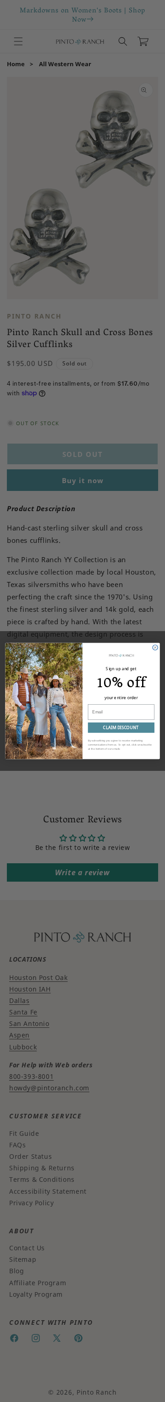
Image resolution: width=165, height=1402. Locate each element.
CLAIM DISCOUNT (121, 727)
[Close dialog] (155, 647)
